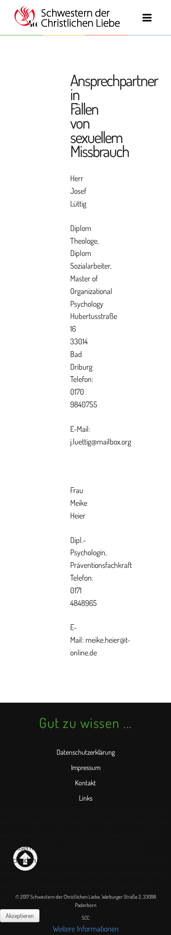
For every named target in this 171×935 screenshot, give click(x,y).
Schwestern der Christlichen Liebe (67, 17)
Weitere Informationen (86, 928)
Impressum (85, 767)
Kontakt (85, 782)
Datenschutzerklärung (86, 752)
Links (86, 798)
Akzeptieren (20, 915)
